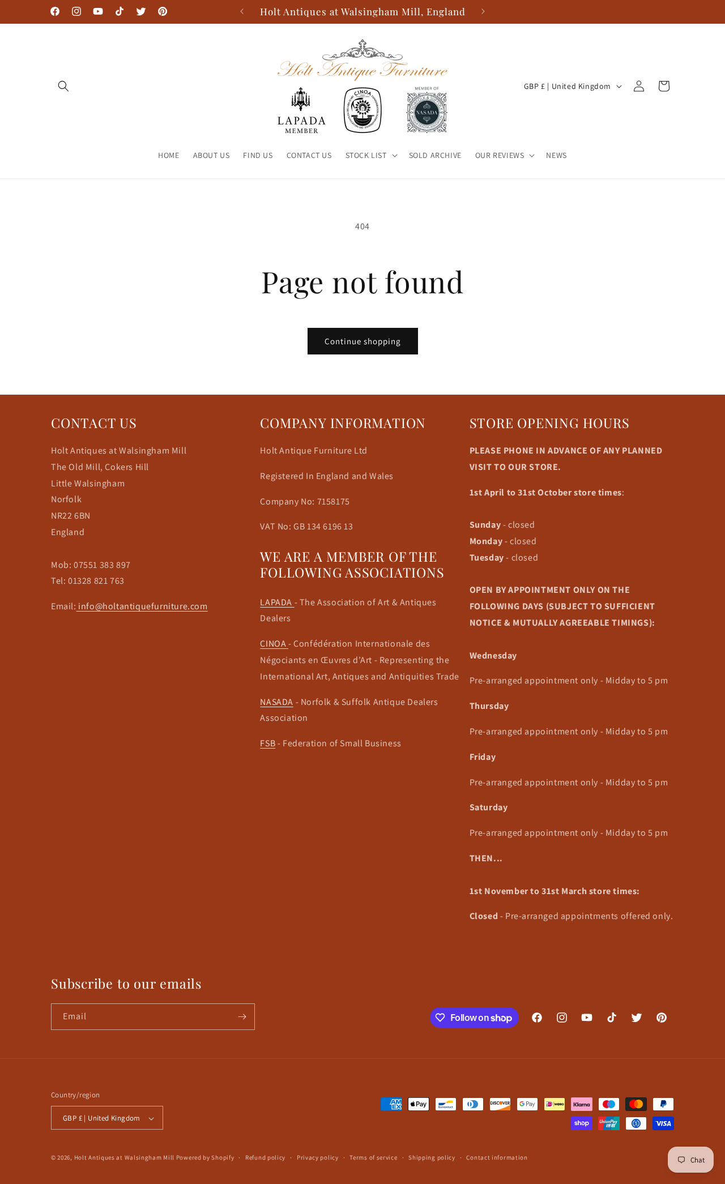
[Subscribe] (241, 1016)
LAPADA (277, 602)
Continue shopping (363, 341)
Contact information (496, 1157)
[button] (63, 86)
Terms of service (373, 1157)
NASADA (276, 701)
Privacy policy (318, 1157)
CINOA (274, 643)
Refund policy (265, 1157)
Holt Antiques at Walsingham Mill (125, 1158)
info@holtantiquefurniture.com (142, 606)
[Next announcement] (483, 11)
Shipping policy (431, 1157)
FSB (267, 743)
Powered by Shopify (205, 1158)
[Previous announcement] (241, 11)
